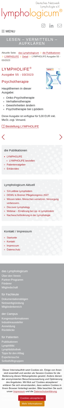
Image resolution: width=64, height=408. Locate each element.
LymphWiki (8, 345)
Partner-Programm (12, 279)
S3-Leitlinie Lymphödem (19, 191)
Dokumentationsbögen (15, 299)
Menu (10, 31)
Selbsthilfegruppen (13, 361)
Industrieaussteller (12, 322)
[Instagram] (43, 25)
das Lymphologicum (15, 271)
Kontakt (11, 241)
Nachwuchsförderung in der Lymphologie (28, 215)
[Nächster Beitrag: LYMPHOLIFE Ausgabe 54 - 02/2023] (60, 138)
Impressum (13, 245)
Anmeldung (8, 326)
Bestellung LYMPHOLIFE (22, 126)
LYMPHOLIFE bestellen (22, 160)
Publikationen (10, 341)
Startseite (12, 237)
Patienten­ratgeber (16, 164)
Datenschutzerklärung (45, 391)
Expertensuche (10, 357)
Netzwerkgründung (13, 303)
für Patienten (10, 337)
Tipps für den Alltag (13, 353)
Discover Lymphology (18, 207)
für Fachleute (10, 294)
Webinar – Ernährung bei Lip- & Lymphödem (30, 211)
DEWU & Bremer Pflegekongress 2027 (28, 195)
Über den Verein (11, 275)
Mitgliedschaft (10, 287)
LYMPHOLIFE (14, 156)
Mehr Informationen (32, 403)
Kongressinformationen (15, 318)
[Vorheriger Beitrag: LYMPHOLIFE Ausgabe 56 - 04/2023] (3, 138)
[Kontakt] (59, 25)
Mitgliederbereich (12, 306)
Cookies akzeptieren (32, 398)
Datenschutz (13, 249)
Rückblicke (8, 330)
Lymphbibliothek (11, 349)
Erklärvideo (13, 168)
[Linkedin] (51, 25)
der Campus (10, 314)
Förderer (7, 283)
